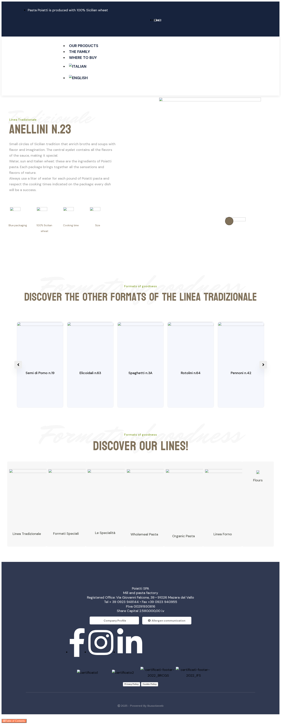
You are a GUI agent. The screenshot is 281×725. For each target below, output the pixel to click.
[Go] (229, 221)
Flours (258, 480)
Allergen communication (168, 620)
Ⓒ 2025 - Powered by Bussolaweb (141, 705)
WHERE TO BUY (83, 57)
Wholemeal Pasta (144, 534)
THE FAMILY (79, 51)
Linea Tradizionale (27, 533)
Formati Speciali (66, 533)
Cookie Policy (150, 684)
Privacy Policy (131, 684)
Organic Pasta (183, 536)
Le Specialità (105, 533)
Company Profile (115, 620)
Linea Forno (223, 534)
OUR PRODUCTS (83, 45)
